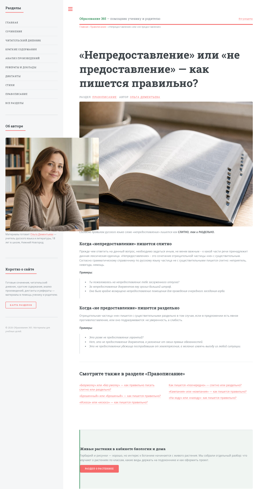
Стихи (10, 85)
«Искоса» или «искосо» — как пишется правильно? (113, 402)
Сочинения (13, 31)
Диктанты (13, 76)
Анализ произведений (22, 58)
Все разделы (246, 18)
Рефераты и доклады (20, 67)
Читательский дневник (23, 40)
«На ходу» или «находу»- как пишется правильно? (202, 398)
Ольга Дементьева (145, 97)
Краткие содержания (21, 49)
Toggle (70, 9)
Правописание (98, 26)
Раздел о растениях (99, 468)
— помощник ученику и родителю (119, 19)
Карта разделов (21, 305)
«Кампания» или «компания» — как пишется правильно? (208, 391)
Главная (83, 26)
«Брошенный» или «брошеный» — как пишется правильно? (120, 396)
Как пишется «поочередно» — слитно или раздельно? (205, 385)
